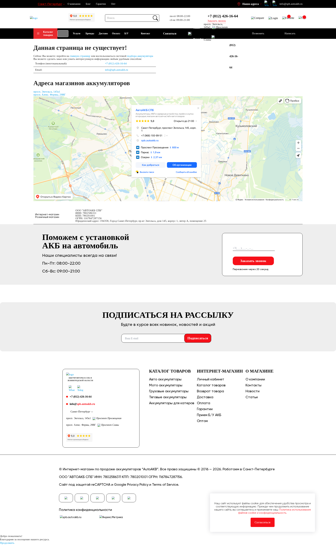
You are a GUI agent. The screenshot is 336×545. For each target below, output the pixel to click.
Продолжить (7, 543)
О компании (74, 4)
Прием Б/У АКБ (209, 415)
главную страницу (80, 56)
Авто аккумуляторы (165, 379)
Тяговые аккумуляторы (168, 397)
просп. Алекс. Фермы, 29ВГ (49, 94)
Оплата (203, 403)
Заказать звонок (253, 261)
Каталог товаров (48, 33)
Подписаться (197, 338)
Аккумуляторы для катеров (171, 403)
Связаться (169, 33)
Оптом (202, 421)
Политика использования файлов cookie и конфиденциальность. (274, 511)
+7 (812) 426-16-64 (223, 16)
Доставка (205, 397)
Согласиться (262, 522)
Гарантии (101, 4)
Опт (113, 4)
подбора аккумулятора (140, 56)
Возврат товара (210, 391)
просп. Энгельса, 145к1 (46, 91)
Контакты (253, 385)
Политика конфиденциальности (85, 510)
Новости (253, 391)
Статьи (252, 397)
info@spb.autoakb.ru (116, 69)
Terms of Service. (165, 484)
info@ (82, 403)
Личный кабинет (210, 379)
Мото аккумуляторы (165, 385)
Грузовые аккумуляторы (168, 391)
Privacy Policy (137, 484)
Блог (88, 4)
